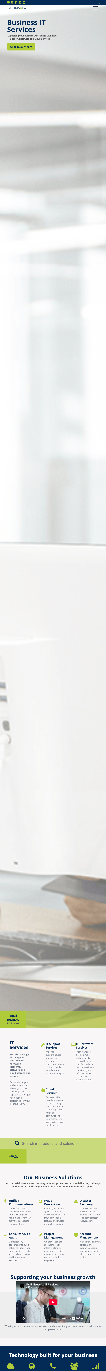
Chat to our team (21, 47)
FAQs (13, 1156)
